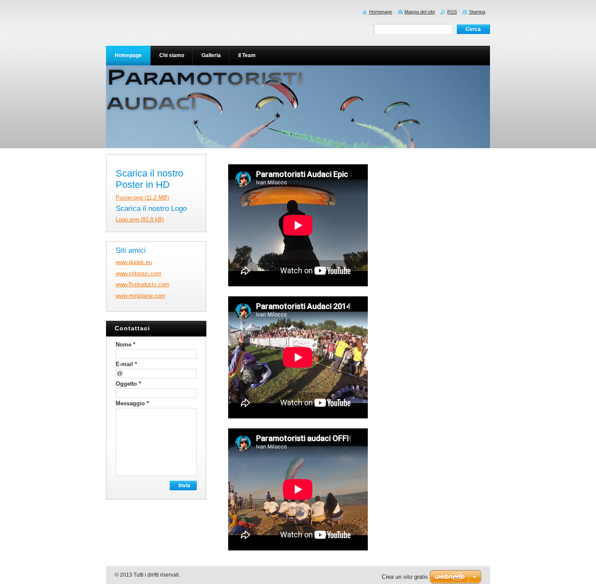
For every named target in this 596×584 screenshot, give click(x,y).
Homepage (380, 11)
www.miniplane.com (140, 295)
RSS (452, 11)
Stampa (477, 11)
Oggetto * (128, 383)
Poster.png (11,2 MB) (142, 197)
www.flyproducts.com (142, 284)
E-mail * (126, 364)
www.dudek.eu (134, 262)
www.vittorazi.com (138, 273)
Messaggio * (132, 403)
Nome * (125, 344)
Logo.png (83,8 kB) (140, 219)
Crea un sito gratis (405, 577)
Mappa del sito (419, 11)
